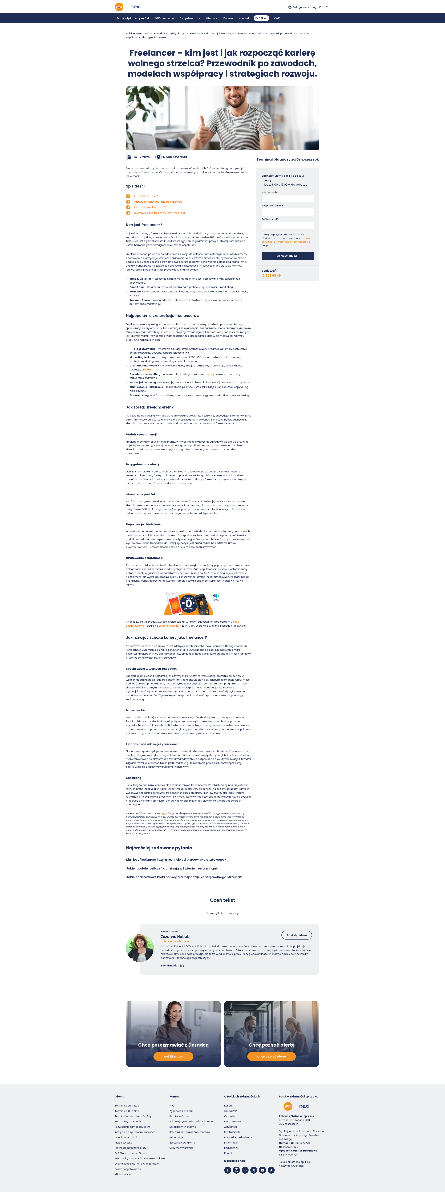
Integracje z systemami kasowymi (135, 1132)
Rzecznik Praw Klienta (182, 1142)
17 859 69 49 (271, 275)
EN (327, 7)
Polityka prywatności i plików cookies (191, 1121)
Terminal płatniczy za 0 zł (132, 18)
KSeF (277, 18)
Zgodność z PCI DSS (181, 1111)
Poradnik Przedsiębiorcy (169, 33)
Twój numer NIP (270, 219)
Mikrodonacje (123, 1174)
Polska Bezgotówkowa (128, 1169)
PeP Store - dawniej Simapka (132, 1153)
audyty (210, 374)
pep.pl (164, 813)
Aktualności (231, 1127)
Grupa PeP (230, 1111)
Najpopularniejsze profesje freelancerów (158, 201)
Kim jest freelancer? (146, 196)
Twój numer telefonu (273, 205)
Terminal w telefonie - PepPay (133, 1116)
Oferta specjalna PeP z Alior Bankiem (137, 1163)
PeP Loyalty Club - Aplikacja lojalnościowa (140, 1158)
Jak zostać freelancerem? (149, 207)
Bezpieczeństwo (179, 1116)
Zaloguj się (300, 7)
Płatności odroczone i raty (130, 1148)
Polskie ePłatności (137, 33)
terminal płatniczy (170, 625)
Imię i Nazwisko (270, 192)
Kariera (228, 18)
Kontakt (244, 18)
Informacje (231, 1142)
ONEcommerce (164, 18)
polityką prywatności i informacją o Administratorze (286, 240)
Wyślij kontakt (173, 1057)
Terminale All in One (127, 1111)
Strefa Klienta (232, 1132)
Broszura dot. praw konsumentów (189, 1132)
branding (147, 369)
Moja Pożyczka (123, 1142)
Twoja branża (188, 18)
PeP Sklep (261, 18)
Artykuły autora (297, 935)
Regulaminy (231, 1148)
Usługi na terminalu (126, 1137)
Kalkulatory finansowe (182, 1127)
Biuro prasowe (232, 1121)
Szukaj (314, 7)
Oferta (210, 18)
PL (320, 7)
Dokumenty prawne (181, 1148)
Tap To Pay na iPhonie (128, 1121)
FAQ (171, 1105)
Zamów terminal (287, 256)
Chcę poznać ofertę (271, 1057)
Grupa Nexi (230, 1116)
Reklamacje (176, 1137)
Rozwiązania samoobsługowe (132, 1127)
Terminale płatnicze (127, 1105)
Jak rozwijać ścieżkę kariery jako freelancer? (160, 212)
